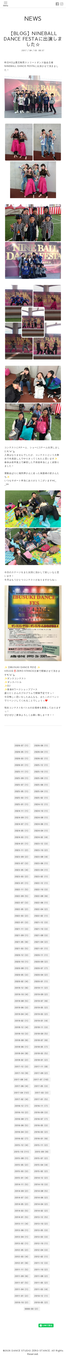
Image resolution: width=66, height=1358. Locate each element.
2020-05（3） (22, 974)
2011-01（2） (22, 1295)
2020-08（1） (22, 968)
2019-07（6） (41, 1000)
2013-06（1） (22, 1230)
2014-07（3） (22, 1197)
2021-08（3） (41, 935)
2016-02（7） (22, 1138)
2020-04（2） (41, 974)
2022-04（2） (41, 909)
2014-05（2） (22, 1204)
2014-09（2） (22, 1191)
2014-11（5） (22, 1184)
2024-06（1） (41, 824)
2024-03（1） (22, 837)
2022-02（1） (41, 915)
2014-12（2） (41, 1177)
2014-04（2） (41, 1204)
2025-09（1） (22, 778)
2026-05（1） (22, 751)
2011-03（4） (41, 1289)
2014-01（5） (22, 1217)
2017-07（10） (42, 1079)
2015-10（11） (22, 1151)
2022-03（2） (22, 915)
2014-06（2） (41, 1197)
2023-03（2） (22, 876)
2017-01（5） (41, 1099)
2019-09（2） (41, 994)
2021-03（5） (22, 948)
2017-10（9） (22, 1073)
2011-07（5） (22, 1282)
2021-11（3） (22, 929)
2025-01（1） (22, 804)
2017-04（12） (22, 1092)
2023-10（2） (41, 850)
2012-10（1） (41, 1243)
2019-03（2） (41, 1014)
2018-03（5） (41, 1053)
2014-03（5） (22, 1210)
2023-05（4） (22, 869)
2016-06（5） (22, 1125)
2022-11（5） (22, 889)
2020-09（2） (41, 961)
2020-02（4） (22, 981)
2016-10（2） (22, 1112)
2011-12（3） (41, 1263)
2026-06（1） (41, 745)
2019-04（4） (22, 1014)
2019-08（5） (22, 1000)
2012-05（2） (22, 1250)
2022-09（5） (22, 896)
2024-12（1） (41, 804)
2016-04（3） (22, 1132)
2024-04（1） (41, 830)
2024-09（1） (22, 817)
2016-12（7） (22, 1105)
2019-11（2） (41, 987)
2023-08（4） (41, 856)
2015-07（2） (41, 1158)
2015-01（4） (22, 1177)
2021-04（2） (41, 941)
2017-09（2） (41, 1073)
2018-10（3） (22, 1033)
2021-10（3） (41, 929)
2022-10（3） (41, 889)
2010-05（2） (41, 1302)
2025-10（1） (41, 771)
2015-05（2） (22, 1164)
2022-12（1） (41, 883)
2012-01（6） (22, 1263)
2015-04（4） (41, 1164)
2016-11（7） (41, 1105)
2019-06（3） (22, 1007)
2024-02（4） (41, 837)
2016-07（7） (41, 1119)
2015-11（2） (41, 1145)
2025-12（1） (41, 765)
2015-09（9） (42, 1151)
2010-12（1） (41, 1295)
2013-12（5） (41, 1217)
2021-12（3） (41, 922)
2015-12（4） (22, 1145)
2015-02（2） (41, 1171)
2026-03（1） (22, 758)
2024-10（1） (41, 810)
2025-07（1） (22, 784)
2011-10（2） (41, 1269)
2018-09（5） (41, 1033)
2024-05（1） (22, 830)
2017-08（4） (21, 1079)
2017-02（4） (22, 1099)
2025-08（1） (41, 778)
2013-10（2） (41, 1223)
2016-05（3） (41, 1125)
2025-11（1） (22, 771)
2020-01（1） (41, 981)
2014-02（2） (41, 1210)
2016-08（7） (22, 1119)
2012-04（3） (41, 1250)
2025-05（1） (22, 791)
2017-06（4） (22, 1086)
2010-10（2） (22, 1302)
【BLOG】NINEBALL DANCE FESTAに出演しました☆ (33, 39)
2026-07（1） (22, 745)
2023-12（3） (41, 843)
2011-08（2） (41, 1276)
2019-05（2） (41, 1007)
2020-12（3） (22, 955)
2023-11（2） (22, 850)
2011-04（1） (22, 1289)
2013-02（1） (22, 1243)
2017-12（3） (22, 1066)
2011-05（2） (41, 1282)
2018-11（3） (41, 1027)
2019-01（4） (41, 1020)
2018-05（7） (41, 1046)
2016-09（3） (41, 1112)
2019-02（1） (22, 1020)
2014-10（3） (41, 1184)
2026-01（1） (22, 765)
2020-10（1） (22, 961)
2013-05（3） (41, 1230)
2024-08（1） (41, 817)
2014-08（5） (41, 1191)
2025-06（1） (41, 784)
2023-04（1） (41, 869)
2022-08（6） (41, 896)
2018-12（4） (22, 1027)
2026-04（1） (41, 751)
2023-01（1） (22, 883)
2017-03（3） (42, 1092)
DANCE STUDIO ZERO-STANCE (31, 1350)
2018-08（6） (22, 1040)
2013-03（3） (41, 1236)
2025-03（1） (22, 797)
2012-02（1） (41, 1256)
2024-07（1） (22, 824)
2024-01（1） (22, 843)
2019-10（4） (22, 994)
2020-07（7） (41, 968)
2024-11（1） (22, 810)
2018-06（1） (22, 1046)
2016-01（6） (41, 1138)
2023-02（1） (41, 876)
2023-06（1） (41, 863)
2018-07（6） (41, 1040)
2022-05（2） (22, 909)
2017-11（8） (41, 1066)
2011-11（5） (22, 1269)
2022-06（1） (41, 902)
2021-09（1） (22, 935)
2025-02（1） (41, 797)
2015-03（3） (22, 1171)
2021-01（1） (41, 948)
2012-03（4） (22, 1256)
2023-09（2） (22, 856)
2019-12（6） (22, 987)
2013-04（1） (22, 1236)
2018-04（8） (22, 1053)
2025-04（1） (41, 791)
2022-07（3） (22, 902)
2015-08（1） (22, 1158)
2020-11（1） (41, 955)
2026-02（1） (41, 758)
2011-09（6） (22, 1276)
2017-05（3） (41, 1086)
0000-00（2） (32, 1308)
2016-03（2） (41, 1132)
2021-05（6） (22, 941)
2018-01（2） (41, 1060)
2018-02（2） (22, 1060)
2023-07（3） (22, 863)
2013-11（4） (22, 1223)
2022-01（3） (22, 922)
